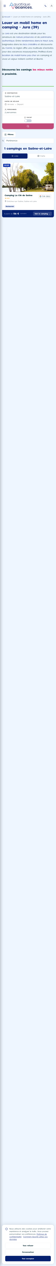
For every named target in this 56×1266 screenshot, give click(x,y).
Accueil (7, 17)
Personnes (12, 109)
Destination (12, 93)
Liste (16, 156)
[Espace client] (51, 6)
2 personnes (10, 112)
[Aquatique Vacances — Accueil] (21, 6)
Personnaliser (28, 1252)
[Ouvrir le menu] (4, 5)
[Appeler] (45, 6)
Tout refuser (28, 1246)
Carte (42, 156)
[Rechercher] (28, 126)
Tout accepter (28, 1259)
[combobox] (28, 96)
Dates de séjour (12, 101)
